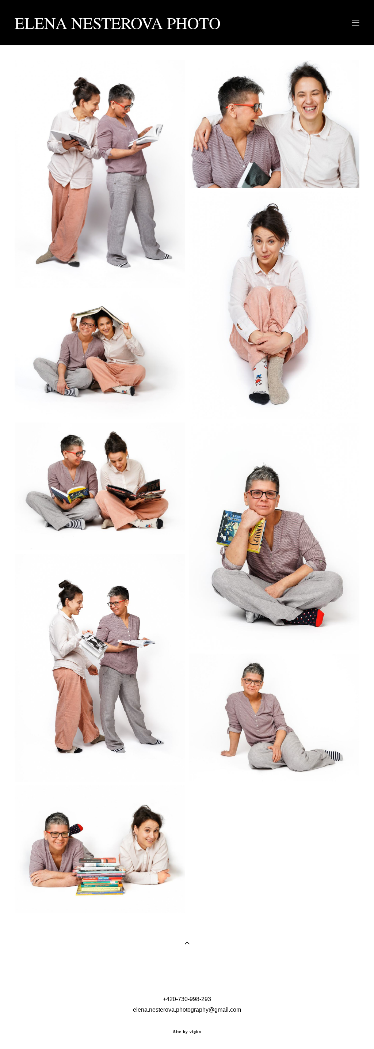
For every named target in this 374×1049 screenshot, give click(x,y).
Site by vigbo (187, 1032)
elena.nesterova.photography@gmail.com (187, 1010)
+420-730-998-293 (187, 999)
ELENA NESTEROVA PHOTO (118, 23)
